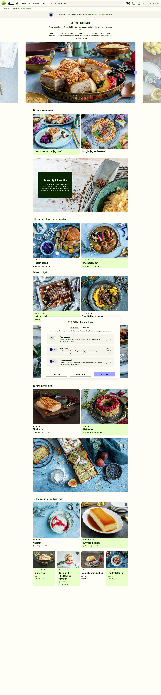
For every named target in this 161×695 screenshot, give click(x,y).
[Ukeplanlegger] (133, 3)
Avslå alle (56, 374)
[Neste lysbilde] (135, 72)
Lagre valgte (80, 374)
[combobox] (87, 3)
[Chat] (128, 3)
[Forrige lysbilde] (25, 72)
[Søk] (52, 3)
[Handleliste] (139, 3)
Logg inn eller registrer (99, 15)
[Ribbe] (80, 72)
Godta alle (104, 374)
